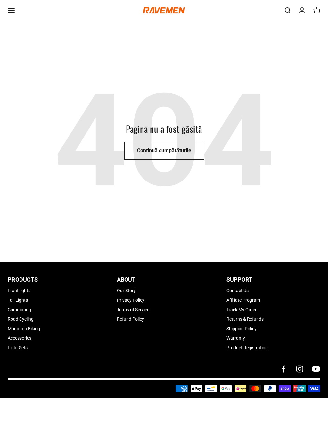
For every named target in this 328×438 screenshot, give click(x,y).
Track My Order (241, 309)
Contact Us (237, 290)
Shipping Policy (241, 328)
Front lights (19, 290)
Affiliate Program (243, 300)
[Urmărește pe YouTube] (316, 369)
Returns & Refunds (245, 319)
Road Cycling (21, 319)
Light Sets (18, 347)
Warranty (235, 338)
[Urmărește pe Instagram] (299, 369)
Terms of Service (133, 309)
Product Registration (247, 347)
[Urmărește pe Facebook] (283, 369)
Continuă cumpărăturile (164, 150)
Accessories (19, 338)
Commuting (19, 309)
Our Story (126, 290)
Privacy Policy (130, 300)
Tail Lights (18, 300)
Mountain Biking (24, 328)
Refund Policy (130, 319)
